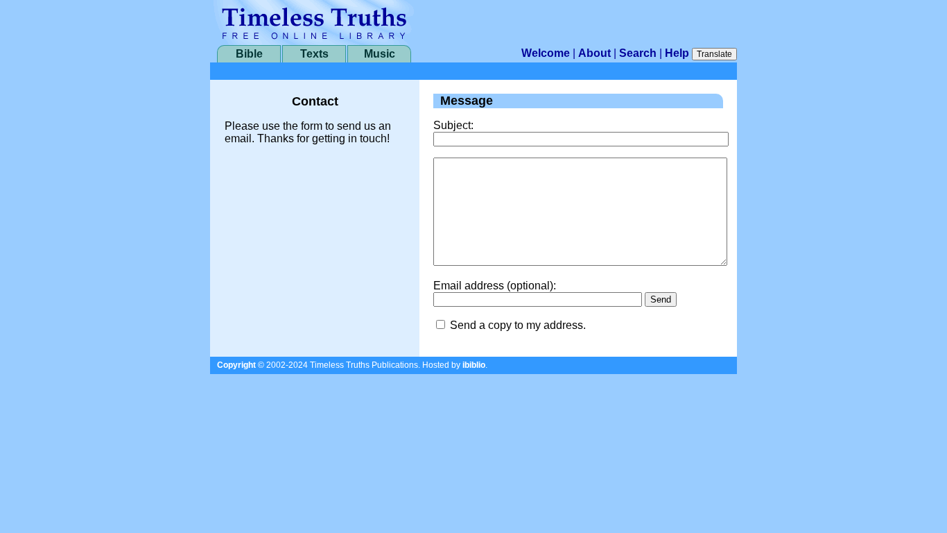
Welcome (545, 53)
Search (638, 53)
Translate (714, 54)
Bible (249, 54)
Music (379, 54)
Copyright (236, 365)
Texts (314, 54)
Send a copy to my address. (518, 325)
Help (677, 53)
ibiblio (473, 365)
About (594, 53)
